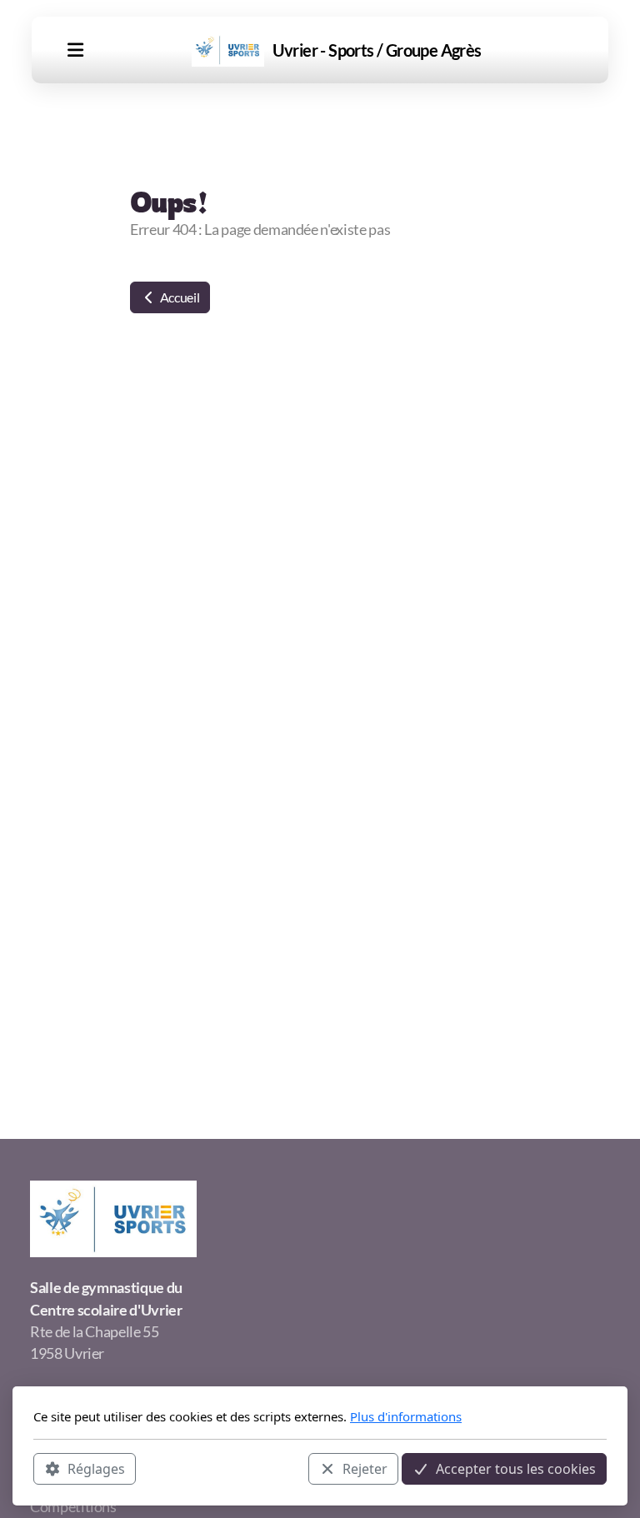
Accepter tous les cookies (516, 1469)
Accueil (178, 297)
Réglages (96, 1469)
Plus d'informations (406, 1416)
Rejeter (365, 1469)
